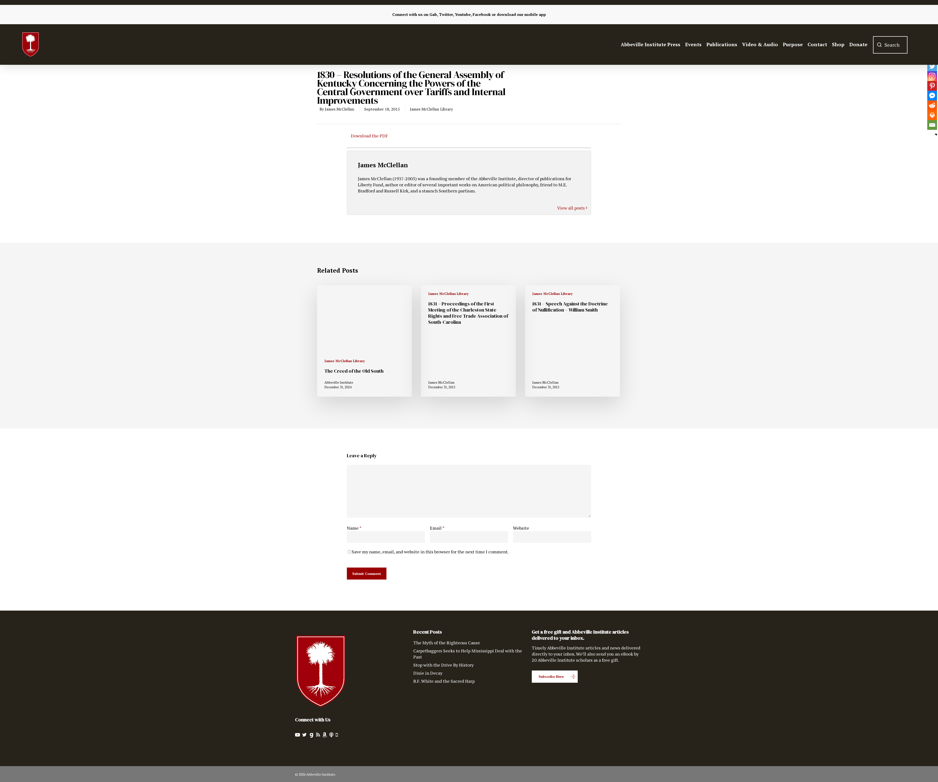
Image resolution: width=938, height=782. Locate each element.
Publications (721, 44)
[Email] (932, 125)
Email (437, 528)
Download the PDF (369, 136)
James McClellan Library (431, 109)
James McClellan (339, 109)
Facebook (482, 14)
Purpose (793, 44)
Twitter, (446, 14)
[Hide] (936, 134)
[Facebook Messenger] (932, 96)
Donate (858, 44)
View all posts (571, 208)
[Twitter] (932, 66)
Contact (817, 44)
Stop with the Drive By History (443, 665)
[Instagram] (932, 76)
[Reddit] (932, 105)
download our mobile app (521, 14)
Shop (838, 44)
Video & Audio (760, 44)
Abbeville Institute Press (650, 44)
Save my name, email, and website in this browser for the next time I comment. (430, 552)
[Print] (932, 115)
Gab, (433, 14)
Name (354, 528)
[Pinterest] (932, 86)
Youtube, (463, 14)
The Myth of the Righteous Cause (446, 643)
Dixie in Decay (427, 673)
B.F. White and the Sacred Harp (444, 681)
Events (693, 44)
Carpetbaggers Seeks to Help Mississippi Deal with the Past (467, 654)
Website (521, 528)
